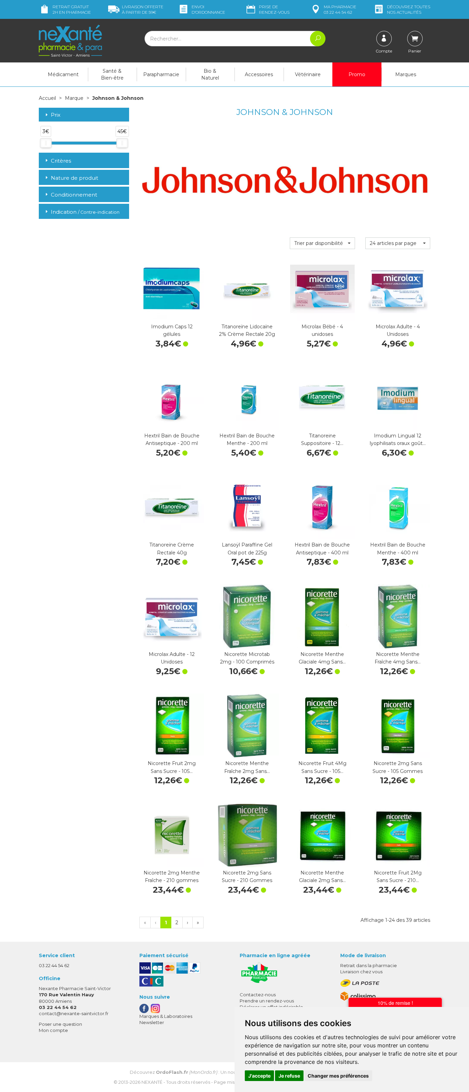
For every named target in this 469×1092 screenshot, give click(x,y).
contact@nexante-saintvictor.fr (73, 1013)
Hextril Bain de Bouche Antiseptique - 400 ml (322, 548)
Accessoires (259, 74)
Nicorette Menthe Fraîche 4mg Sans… (398, 658)
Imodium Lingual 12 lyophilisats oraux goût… (398, 439)
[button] (322, 243)
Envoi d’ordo (208, 9)
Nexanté (151, 1082)
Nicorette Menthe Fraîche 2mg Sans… (247, 767)
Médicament (63, 74)
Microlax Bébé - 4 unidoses (322, 330)
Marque (74, 98)
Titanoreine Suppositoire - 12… (322, 439)
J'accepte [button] (259, 1076)
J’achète (171, 314)
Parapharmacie (161, 74)
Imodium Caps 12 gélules (172, 330)
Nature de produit (74, 178)
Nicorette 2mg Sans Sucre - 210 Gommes (247, 876)
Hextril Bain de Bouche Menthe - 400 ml (397, 548)
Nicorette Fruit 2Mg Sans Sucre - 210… (398, 876)
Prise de (274, 9)
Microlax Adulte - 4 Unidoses (398, 330)
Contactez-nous (258, 994)
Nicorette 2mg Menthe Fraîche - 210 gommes (172, 876)
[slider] (46, 143)
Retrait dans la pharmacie (368, 965)
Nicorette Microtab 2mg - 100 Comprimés (247, 658)
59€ (142, 9)
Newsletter (151, 1022)
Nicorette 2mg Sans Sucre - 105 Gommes (398, 767)
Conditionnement (74, 194)
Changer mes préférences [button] (338, 1076)
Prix (55, 115)
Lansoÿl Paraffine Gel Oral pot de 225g (247, 548)
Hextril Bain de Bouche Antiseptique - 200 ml (171, 439)
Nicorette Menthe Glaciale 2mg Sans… (322, 876)
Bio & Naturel (210, 74)
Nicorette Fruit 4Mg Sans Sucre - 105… (322, 767)
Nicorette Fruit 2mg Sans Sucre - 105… (172, 767)
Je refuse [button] (289, 1076)
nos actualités (408, 9)
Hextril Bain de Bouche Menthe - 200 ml (247, 439)
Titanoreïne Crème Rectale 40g (171, 548)
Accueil (47, 98)
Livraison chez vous (361, 971)
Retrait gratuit (72, 9)
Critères (61, 160)
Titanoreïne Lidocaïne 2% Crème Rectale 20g (247, 330)
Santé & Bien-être (112, 74)
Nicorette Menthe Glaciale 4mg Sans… (322, 658)
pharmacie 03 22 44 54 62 (340, 9)
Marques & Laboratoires (165, 1016)
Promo (356, 74)
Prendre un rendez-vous (267, 1000)
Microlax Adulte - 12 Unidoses (172, 658)
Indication (85, 212)
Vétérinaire (308, 74)
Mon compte (53, 1030)
